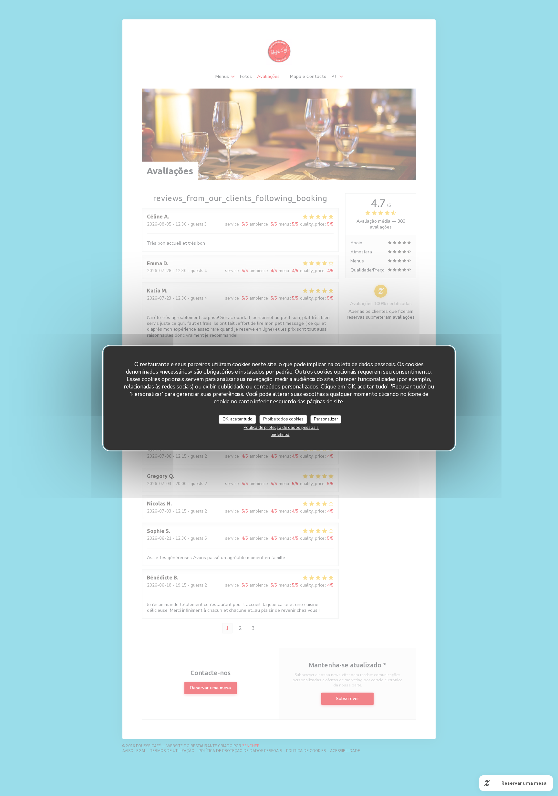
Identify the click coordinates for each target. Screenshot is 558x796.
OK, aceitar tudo (237, 419)
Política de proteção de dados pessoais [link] (281, 427)
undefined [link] (280, 435)
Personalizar (326, 419)
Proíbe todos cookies (283, 419)
